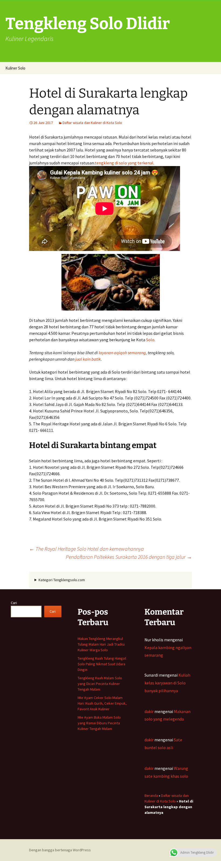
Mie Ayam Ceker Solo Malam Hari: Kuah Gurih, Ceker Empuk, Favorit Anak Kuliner (102, 703)
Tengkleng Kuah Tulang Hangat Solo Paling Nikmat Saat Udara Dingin (102, 664)
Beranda (151, 795)
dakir (149, 711)
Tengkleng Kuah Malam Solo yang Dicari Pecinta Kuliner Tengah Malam (100, 684)
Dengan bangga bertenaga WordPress (60, 850)
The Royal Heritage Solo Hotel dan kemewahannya (86, 548)
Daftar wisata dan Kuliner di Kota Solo (92, 122)
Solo (150, 339)
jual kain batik (88, 359)
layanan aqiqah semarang (122, 352)
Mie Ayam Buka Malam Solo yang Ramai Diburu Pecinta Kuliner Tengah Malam (99, 723)
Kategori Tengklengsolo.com (62, 579)
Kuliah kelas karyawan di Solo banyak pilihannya (167, 682)
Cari (14, 602)
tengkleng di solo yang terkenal (124, 163)
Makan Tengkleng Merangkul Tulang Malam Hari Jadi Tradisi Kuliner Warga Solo (101, 644)
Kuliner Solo (15, 68)
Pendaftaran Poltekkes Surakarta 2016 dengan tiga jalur (129, 556)
